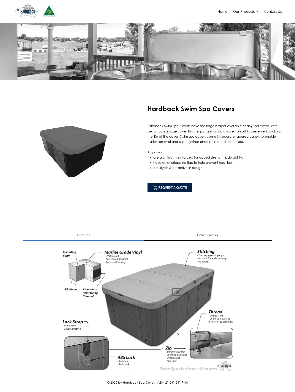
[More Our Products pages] (257, 11)
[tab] (83, 235)
